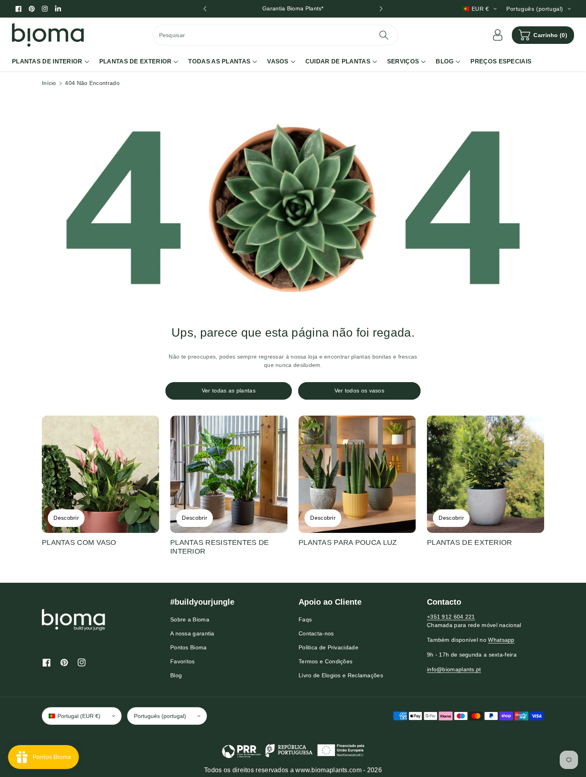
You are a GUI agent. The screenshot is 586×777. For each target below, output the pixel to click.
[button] (543, 35)
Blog (176, 675)
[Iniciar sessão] (497, 35)
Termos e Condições (325, 661)
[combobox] (275, 35)
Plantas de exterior (469, 542)
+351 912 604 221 (451, 616)
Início (49, 83)
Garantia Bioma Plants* (293, 8)
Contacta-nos (316, 633)
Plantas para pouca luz (348, 542)
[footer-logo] (74, 619)
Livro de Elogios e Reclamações (341, 675)
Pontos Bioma (188, 647)
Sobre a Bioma (189, 619)
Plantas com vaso (79, 542)
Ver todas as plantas (229, 390)
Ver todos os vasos (359, 390)
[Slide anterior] (204, 9)
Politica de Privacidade (328, 647)
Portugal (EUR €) (78, 716)
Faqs (305, 619)
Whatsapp (501, 640)
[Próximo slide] (381, 9)
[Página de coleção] (100, 474)
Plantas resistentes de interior (219, 546)
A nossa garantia (192, 633)
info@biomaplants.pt (454, 669)
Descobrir (66, 518)
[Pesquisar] (384, 35)
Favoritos (182, 661)
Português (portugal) (160, 716)
